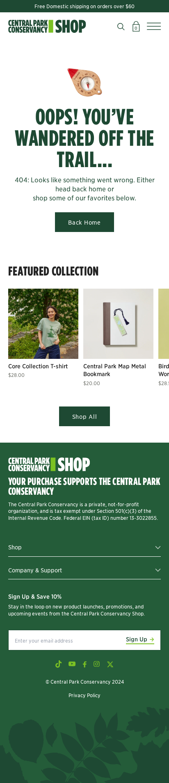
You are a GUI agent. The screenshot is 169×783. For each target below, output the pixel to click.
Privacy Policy (84, 695)
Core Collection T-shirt (38, 366)
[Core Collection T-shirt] (43, 324)
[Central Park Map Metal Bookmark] (118, 324)
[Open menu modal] (154, 26)
